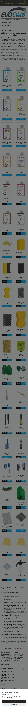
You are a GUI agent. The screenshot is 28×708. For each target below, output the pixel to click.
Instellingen (14, 704)
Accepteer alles (14, 701)
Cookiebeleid (9, 697)
